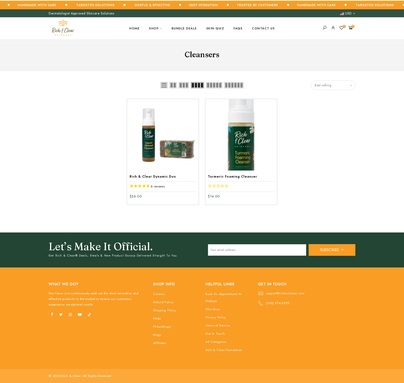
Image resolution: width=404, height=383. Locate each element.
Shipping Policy (164, 310)
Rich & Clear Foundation (224, 350)
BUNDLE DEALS (184, 28)
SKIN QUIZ (215, 28)
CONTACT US (263, 28)
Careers (159, 294)
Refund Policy (163, 302)
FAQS (238, 28)
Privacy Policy (216, 317)
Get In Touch (215, 333)
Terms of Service (218, 325)
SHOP (154, 28)
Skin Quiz (213, 309)
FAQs (157, 318)
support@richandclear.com (285, 293)
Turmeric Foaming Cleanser (232, 176)
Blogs (157, 335)
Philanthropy (162, 326)
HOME (134, 28)
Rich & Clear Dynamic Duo (153, 176)
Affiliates (159, 343)
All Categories (216, 342)
